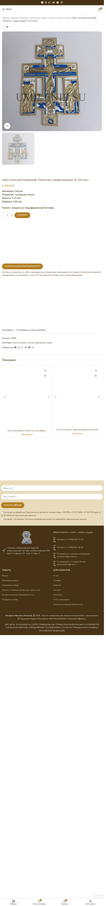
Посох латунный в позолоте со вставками (26, 430)
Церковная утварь (38, 18)
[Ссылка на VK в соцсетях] (53, 2)
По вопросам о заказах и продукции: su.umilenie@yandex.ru (73, 555)
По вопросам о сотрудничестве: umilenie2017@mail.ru (71, 563)
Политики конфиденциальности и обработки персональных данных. (55, 519)
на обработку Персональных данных (29, 512)
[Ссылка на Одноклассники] (46, 2)
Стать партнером (61, 599)
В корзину (22, 215)
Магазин (24, 18)
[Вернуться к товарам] (7, 27)
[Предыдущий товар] (3, 27)
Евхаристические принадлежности (18, 594)
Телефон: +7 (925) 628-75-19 (70, 539)
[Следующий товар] (10, 27)
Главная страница (10, 18)
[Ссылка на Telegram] (58, 2)
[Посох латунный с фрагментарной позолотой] (77, 396)
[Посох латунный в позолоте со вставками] (26, 397)
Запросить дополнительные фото (22, 266)
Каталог (57, 590)
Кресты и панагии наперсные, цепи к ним (21, 590)
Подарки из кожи (10, 599)
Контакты (57, 594)
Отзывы (57, 580)
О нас (56, 575)
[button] (45, 375)
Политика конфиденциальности (68, 604)
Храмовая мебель (10, 580)
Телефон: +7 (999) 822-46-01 (70, 547)
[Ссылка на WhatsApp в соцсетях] (49, 2)
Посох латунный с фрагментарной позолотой (77, 429)
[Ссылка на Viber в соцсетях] (62, 2)
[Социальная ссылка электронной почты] (42, 2)
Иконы (5, 575)
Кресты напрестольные (59, 18)
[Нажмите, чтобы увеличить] (7, 126)
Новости (57, 585)
